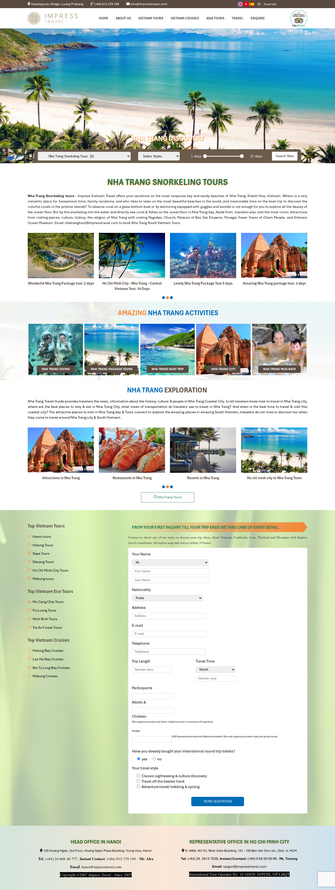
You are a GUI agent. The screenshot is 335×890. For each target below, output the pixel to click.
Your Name (142, 554)
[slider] (205, 156)
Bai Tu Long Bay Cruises (51, 667)
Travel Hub (270, 4)
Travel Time (206, 661)
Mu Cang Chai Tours (48, 602)
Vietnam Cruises (185, 18)
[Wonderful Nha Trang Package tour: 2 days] (61, 255)
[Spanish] (252, 4)
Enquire (258, 18)
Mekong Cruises (45, 676)
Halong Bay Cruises (48, 650)
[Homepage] (53, 18)
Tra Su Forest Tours (47, 627)
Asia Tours (215, 18)
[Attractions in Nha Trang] (61, 450)
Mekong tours (43, 579)
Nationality (142, 589)
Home (103, 18)
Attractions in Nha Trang (61, 478)
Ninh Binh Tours (45, 619)
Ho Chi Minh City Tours (50, 570)
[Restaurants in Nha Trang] (132, 450)
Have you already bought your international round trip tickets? (183, 751)
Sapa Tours (41, 553)
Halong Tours (43, 545)
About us (123, 18)
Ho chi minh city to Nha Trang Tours (274, 478)
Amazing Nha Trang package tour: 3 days (274, 283)
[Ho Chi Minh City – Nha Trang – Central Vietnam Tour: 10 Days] (132, 255)
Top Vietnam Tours (46, 526)
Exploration (185, 390)
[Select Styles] (159, 156)
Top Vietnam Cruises (48, 640)
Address (139, 607)
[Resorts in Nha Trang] (203, 450)
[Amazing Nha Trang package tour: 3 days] (274, 255)
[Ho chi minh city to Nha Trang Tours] (274, 450)
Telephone (141, 643)
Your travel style (145, 768)
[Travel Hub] (259, 4)
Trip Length (142, 661)
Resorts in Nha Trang (203, 478)
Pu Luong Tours (44, 610)
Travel (237, 18)
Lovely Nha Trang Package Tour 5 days (203, 283)
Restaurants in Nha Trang (132, 478)
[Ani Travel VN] (246, 4)
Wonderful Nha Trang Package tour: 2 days (61, 283)
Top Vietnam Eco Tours (50, 591)
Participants (143, 688)
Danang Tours (43, 562)
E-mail (138, 625)
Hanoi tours (42, 536)
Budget (136, 730)
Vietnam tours (150, 18)
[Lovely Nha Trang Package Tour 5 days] (203, 255)
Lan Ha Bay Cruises (48, 659)
